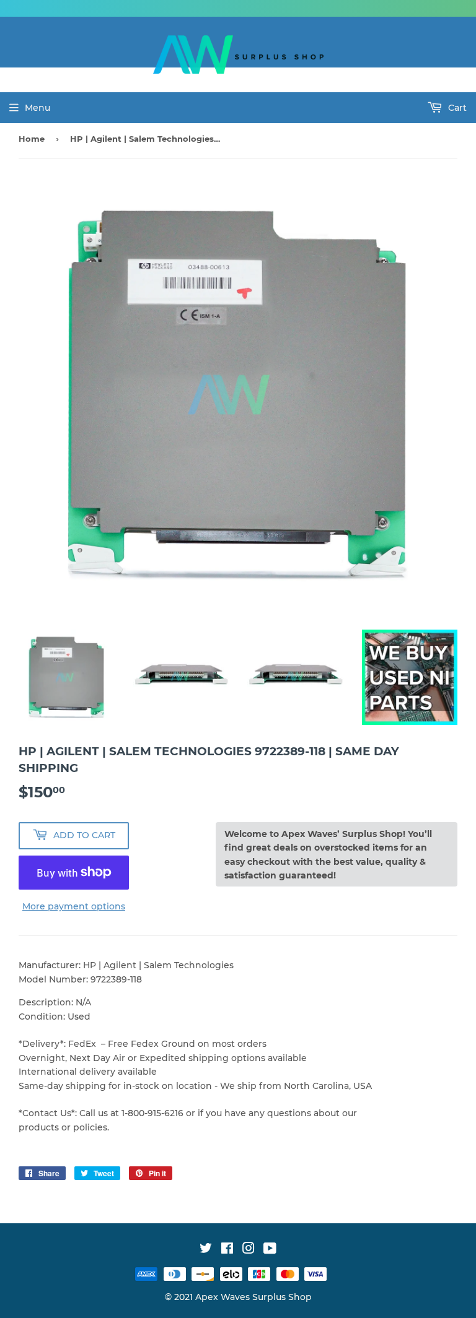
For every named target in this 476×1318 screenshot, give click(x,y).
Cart (456, 107)
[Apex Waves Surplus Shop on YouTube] (269, 1249)
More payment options (73, 906)
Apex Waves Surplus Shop (253, 1297)
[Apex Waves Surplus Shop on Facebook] (227, 1249)
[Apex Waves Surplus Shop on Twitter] (206, 1249)
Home (32, 139)
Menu (37, 107)
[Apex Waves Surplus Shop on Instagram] (248, 1249)
